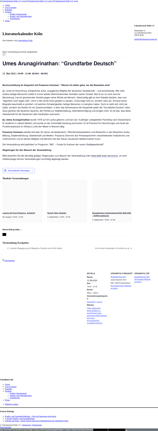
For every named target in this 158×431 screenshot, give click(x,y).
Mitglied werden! (11, 404)
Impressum (26, 425)
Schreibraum (15, 398)
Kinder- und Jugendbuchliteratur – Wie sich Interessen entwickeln (30, 416)
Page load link (5, 427)
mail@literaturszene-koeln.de (145, 39)
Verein (7, 384)
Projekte (8, 391)
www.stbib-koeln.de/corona (104, 155)
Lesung (99, 302)
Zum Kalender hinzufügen (19, 170)
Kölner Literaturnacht (18, 393)
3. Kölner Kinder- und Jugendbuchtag (20, 419)
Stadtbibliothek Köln (118, 277)
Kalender (8, 389)
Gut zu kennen (10, 387)
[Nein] (126, 430)
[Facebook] (1, 327)
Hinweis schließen (100, 430)
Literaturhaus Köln (25, 40)
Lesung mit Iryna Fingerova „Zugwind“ (19, 213)
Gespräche (91, 302)
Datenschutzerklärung (116, 430)
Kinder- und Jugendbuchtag (21, 396)
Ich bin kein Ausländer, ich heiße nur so (112, 248)
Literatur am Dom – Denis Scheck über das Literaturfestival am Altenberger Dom (36, 421)
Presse (7, 400)
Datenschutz (37, 425)
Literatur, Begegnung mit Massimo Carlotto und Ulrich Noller (36, 248)
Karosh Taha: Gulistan (56, 213)
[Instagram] (4, 327)
